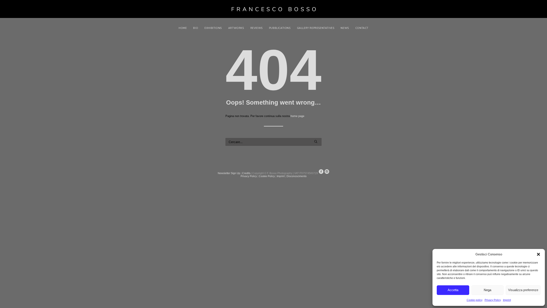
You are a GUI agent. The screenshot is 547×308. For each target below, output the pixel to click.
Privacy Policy (493, 300)
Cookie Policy (267, 176)
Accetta (453, 290)
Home (183, 28)
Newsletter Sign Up (229, 173)
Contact (361, 28)
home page (297, 116)
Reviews (256, 28)
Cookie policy (474, 300)
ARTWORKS (236, 28)
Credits (246, 173)
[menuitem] (184, 28)
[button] (538, 254)
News (345, 28)
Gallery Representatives (315, 28)
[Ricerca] (273, 142)
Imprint (507, 300)
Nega (487, 290)
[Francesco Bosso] (273, 9)
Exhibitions (213, 28)
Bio (195, 28)
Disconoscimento (297, 176)
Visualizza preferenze (523, 290)
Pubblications (280, 28)
